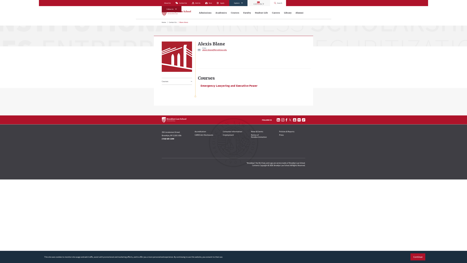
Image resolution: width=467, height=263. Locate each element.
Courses (165, 81)
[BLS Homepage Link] (176, 12)
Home (164, 22)
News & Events (257, 131)
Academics (221, 13)
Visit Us (197, 3)
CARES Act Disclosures (204, 135)
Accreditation (200, 131)
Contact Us (183, 3)
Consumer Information (232, 131)
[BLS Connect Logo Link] (258, 3)
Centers (235, 13)
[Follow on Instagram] (282, 120)
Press (281, 135)
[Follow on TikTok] (303, 120)
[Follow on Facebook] (286, 120)
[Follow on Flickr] (299, 120)
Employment (228, 135)
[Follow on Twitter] (290, 120)
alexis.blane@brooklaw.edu (214, 49)
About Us (167, 3)
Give (210, 3)
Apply (222, 3)
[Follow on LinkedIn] (278, 120)
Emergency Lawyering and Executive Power (229, 85)
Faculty (247, 13)
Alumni (299, 13)
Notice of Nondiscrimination (259, 136)
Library (288, 13)
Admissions (205, 13)
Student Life (261, 13)
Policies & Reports (286, 131)
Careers (276, 13)
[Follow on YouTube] (294, 120)
